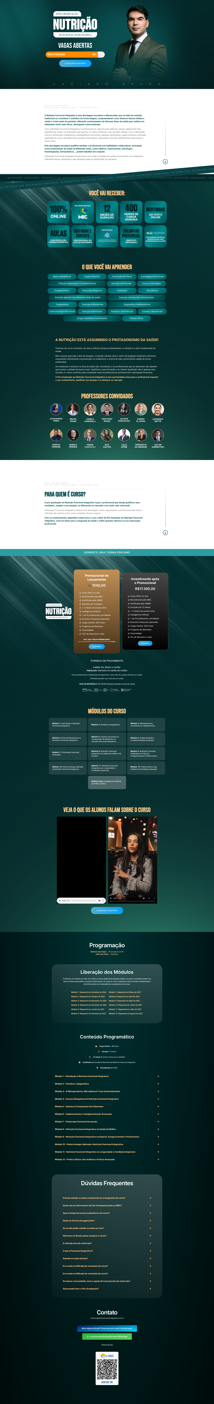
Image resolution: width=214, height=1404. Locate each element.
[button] (145, 643)
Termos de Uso (107, 1345)
